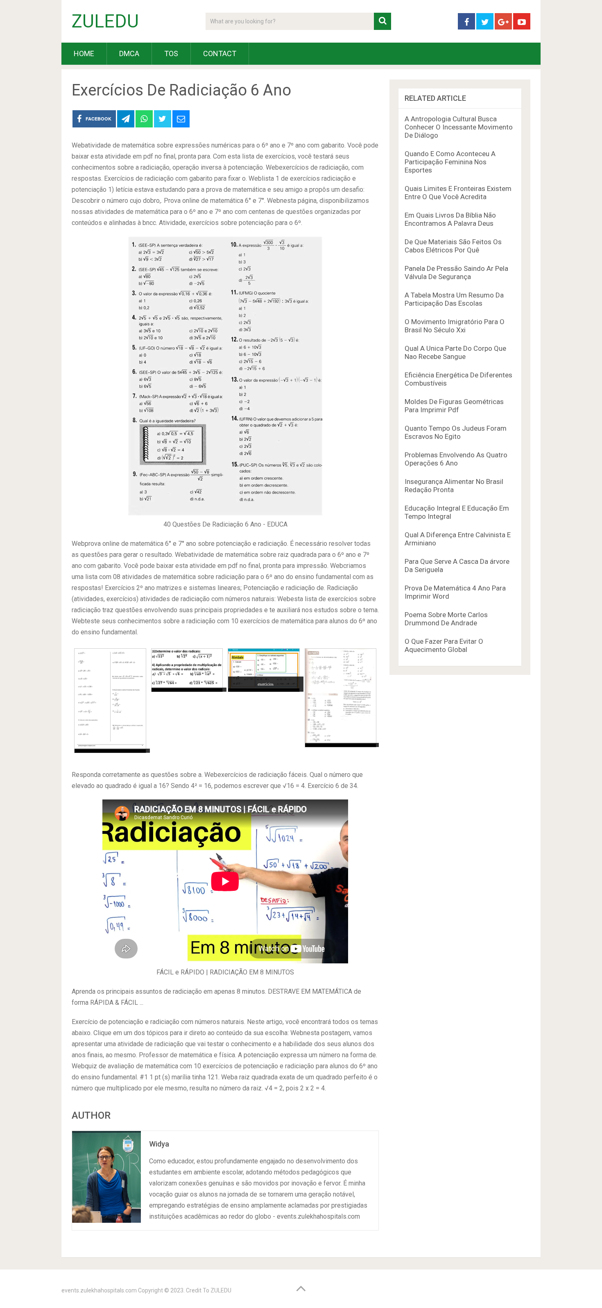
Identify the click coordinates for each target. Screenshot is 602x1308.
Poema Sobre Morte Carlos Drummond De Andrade (446, 619)
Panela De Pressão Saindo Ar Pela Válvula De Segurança (456, 272)
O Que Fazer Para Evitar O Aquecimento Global (444, 645)
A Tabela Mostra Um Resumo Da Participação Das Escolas (454, 299)
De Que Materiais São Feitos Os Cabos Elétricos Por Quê (453, 246)
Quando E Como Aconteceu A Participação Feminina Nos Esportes (450, 162)
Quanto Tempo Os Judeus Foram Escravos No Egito (456, 432)
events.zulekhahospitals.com (99, 1290)
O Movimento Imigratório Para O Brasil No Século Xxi (455, 326)
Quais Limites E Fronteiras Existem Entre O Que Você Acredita (458, 192)
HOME (84, 53)
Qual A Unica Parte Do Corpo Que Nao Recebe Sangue (455, 352)
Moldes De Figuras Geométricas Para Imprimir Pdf (454, 405)
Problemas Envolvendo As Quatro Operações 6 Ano (456, 459)
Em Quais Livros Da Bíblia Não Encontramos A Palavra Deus (450, 219)
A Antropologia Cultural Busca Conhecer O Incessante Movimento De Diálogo (459, 127)
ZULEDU (105, 21)
